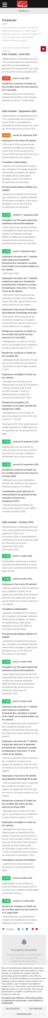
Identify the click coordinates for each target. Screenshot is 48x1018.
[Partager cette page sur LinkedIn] (27, 929)
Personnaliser (24, 1014)
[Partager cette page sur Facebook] (19, 929)
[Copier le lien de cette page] (33, 929)
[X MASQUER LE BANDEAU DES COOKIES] (46, 961)
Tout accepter (12, 1009)
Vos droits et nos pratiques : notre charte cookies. (22, 998)
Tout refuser (35, 1009)
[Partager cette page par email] (37, 929)
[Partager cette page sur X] (23, 929)
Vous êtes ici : (23, 11)
